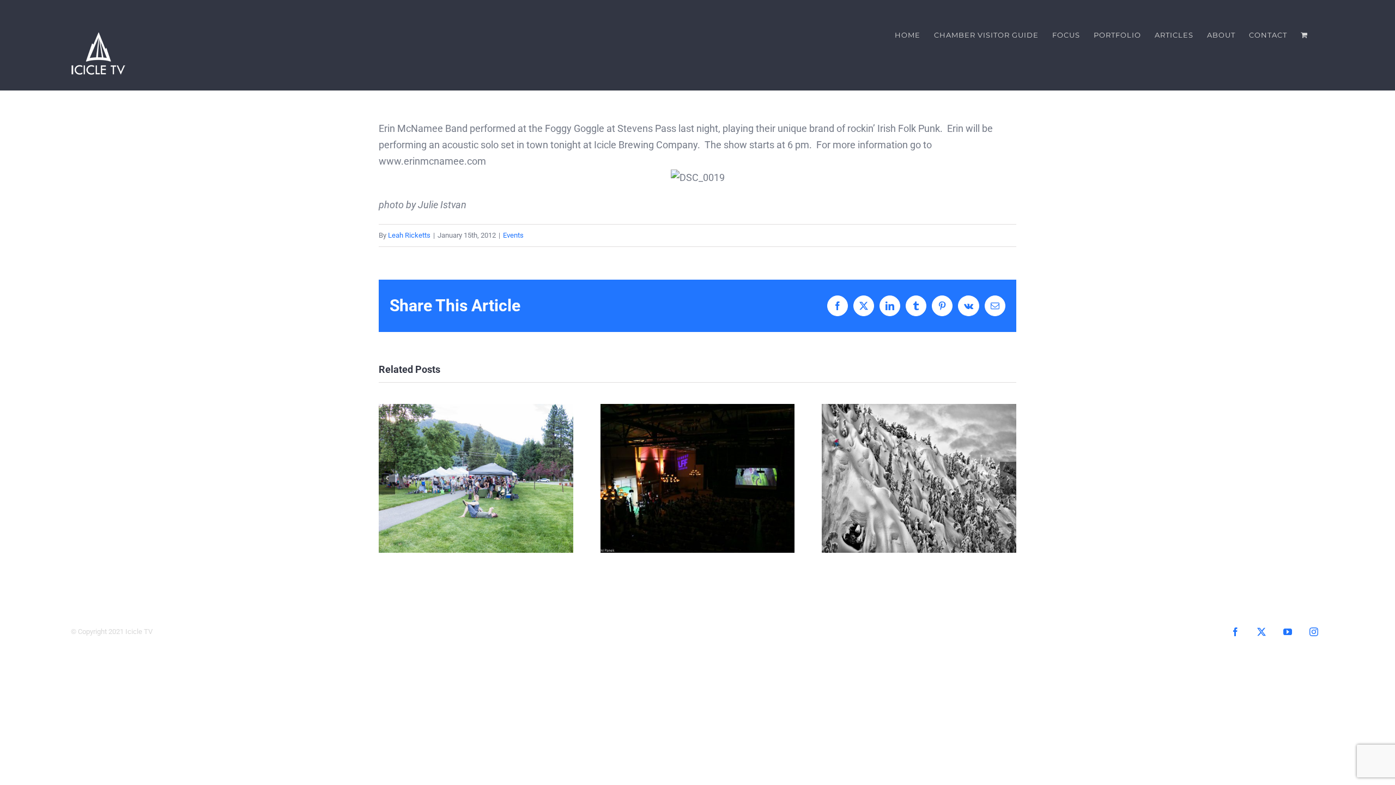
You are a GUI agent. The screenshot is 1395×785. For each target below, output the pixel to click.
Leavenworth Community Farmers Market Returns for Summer (476, 478)
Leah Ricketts (409, 235)
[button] (387, 478)
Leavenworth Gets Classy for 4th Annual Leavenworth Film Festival (697, 478)
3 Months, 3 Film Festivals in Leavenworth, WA (919, 478)
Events (513, 235)
